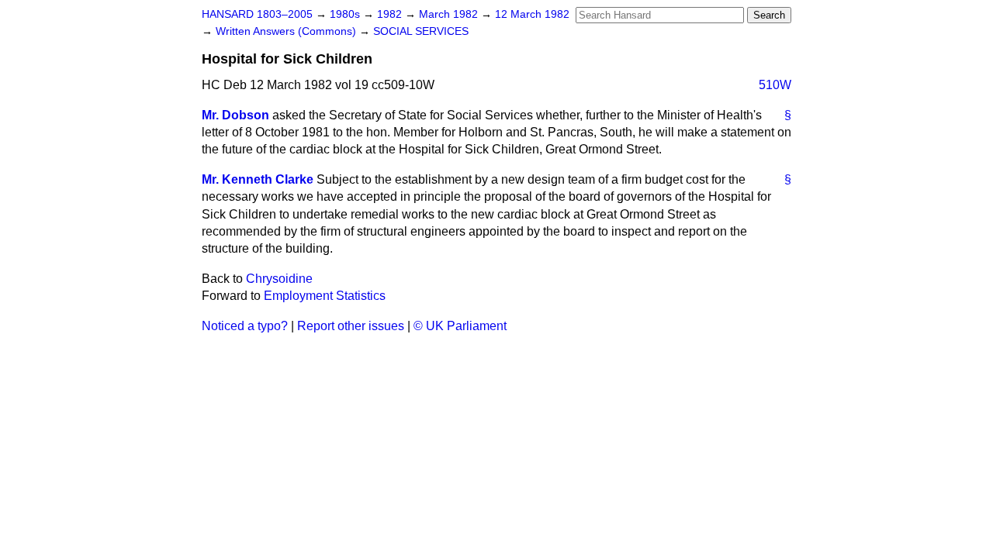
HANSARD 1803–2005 (257, 14)
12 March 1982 (532, 14)
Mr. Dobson (235, 115)
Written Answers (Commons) (287, 31)
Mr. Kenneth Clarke (257, 179)
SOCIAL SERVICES (421, 31)
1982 (391, 14)
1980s (346, 14)
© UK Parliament (460, 325)
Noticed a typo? (245, 325)
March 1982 (450, 14)
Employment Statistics (325, 295)
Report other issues (350, 325)
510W (775, 84)
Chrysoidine (279, 278)
